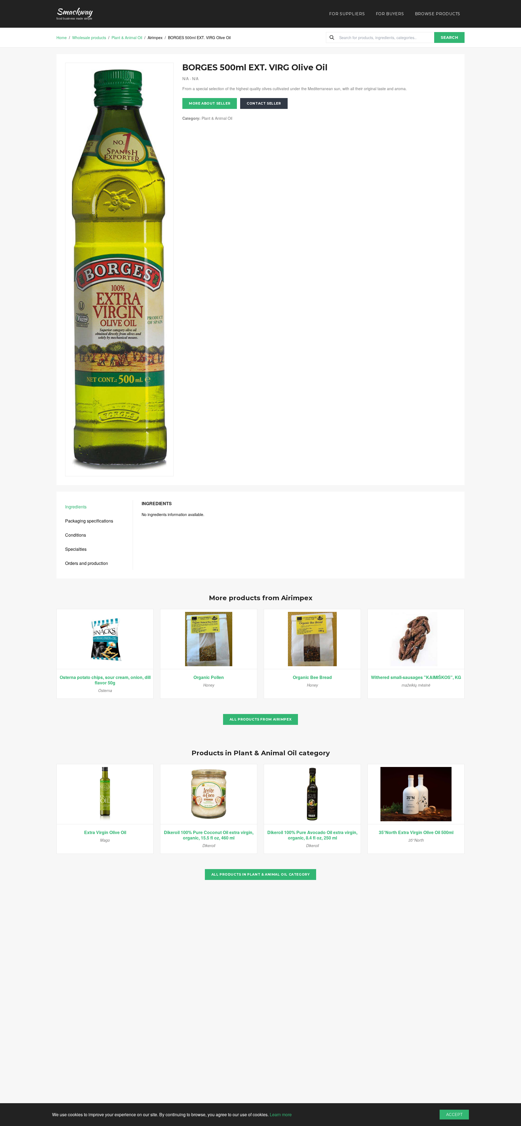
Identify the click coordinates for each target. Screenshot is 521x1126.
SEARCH (449, 37)
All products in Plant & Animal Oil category (260, 874)
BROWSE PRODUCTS (437, 13)
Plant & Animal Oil (127, 37)
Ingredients (76, 507)
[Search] (332, 37)
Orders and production (86, 563)
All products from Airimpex (261, 719)
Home (61, 37)
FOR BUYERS (390, 13)
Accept (454, 1114)
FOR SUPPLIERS (347, 13)
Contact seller (264, 103)
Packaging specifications (89, 521)
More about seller (209, 103)
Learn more (281, 1114)
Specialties (76, 549)
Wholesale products (89, 37)
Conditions (75, 535)
